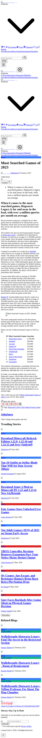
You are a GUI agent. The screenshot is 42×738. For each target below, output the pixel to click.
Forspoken (13, 362)
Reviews (8, 51)
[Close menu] (20, 69)
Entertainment (26, 51)
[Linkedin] (9, 704)
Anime (18, 51)
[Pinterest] (11, 704)
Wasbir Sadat (6, 611)
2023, (23, 407)
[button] (2, 54)
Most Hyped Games (33, 407)
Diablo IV (4, 297)
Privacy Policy (26, 726)
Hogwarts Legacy (9, 235)
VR (36, 47)
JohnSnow (15, 173)
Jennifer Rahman (7, 474)
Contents (5, 183)
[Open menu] (3, 65)
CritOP (36, 706)
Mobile (28, 75)
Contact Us (12, 706)
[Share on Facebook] (3, 404)
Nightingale (13, 352)
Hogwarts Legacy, (14, 407)
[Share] (20, 404)
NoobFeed (30, 706)
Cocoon (12, 344)
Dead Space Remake (16, 349)
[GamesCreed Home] (9, 2)
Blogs (14, 51)
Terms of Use (21, 706)
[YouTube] (4, 704)
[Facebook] (7, 704)
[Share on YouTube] (16, 404)
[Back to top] (3, 735)
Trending (34, 51)
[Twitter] (2, 704)
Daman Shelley (6, 648)
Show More (5, 615)
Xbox (21, 47)
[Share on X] (7, 404)
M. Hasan (4, 587)
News (3, 51)
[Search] (25, 57)
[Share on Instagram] (11, 404)
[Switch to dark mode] (4, 61)
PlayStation (12, 47)
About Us (4, 706)
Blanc (11, 354)
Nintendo (29, 47)
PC (2, 75)
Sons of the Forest (15, 357)
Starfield (33, 251)
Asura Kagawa (6, 517)
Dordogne (12, 359)
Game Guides (6, 632)
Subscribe (5, 724)
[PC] (3, 47)
